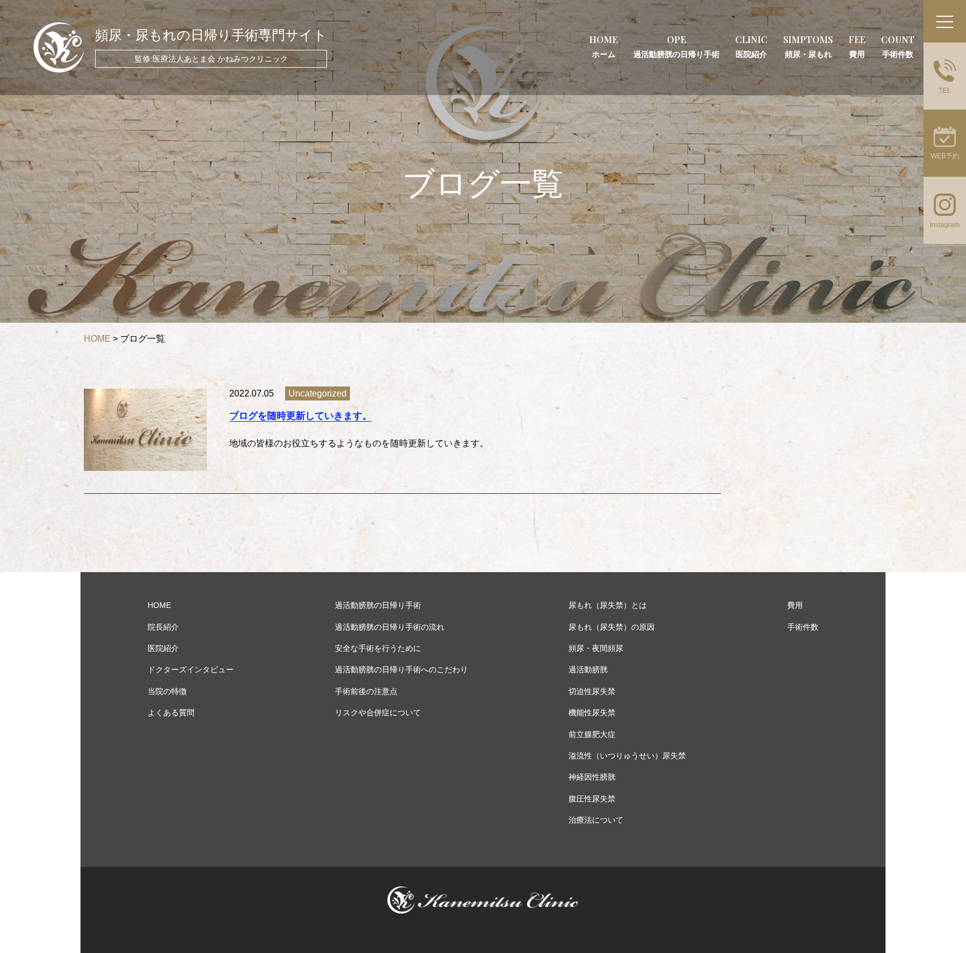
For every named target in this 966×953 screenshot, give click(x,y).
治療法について (596, 819)
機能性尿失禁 (592, 712)
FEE (857, 46)
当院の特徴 (167, 691)
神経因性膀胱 (592, 776)
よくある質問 (171, 712)
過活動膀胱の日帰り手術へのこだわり (401, 669)
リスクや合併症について (378, 712)
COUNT (898, 46)
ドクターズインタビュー (191, 669)
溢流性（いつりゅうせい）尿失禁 (627, 755)
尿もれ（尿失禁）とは (608, 605)
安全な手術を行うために (378, 648)
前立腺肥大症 (592, 734)
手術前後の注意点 (366, 691)
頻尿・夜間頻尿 (596, 648)
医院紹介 (163, 648)
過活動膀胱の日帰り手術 (378, 605)
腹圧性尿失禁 (592, 798)
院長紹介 (163, 626)
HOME (603, 46)
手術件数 (802, 626)
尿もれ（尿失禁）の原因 (612, 626)
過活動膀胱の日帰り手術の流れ (389, 626)
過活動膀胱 (588, 669)
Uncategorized (317, 393)
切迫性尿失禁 (592, 691)
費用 (795, 605)
